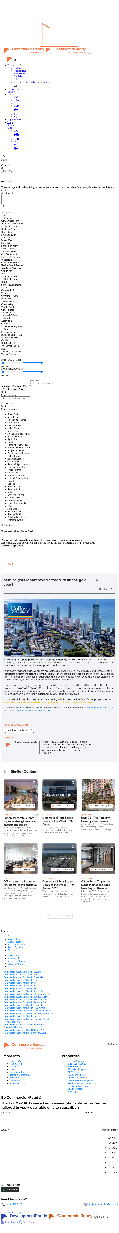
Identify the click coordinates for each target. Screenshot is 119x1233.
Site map (72, 1091)
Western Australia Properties (82, 1083)
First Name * (7, 1112)
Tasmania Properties (78, 1086)
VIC (16, 97)
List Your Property (77, 1063)
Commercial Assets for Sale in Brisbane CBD (26, 999)
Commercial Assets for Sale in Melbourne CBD (27, 994)
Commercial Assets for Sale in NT (20, 985)
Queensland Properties (79, 1077)
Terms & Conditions (20, 1075)
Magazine (35, 570)
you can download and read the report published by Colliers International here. (48, 702)
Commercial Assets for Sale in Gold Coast (24, 1008)
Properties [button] (12, 65)
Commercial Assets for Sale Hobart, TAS (24, 1030)
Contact (11, 91)
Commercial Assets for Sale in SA (20, 980)
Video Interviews (18, 1083)
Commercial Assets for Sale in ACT (21, 988)
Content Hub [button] (13, 89)
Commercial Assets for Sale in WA (20, 983)
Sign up (11, 125)
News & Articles (54, 570)
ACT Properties (76, 1075)
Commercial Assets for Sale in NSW (21, 974)
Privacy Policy (17, 1072)
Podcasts (20, 570)
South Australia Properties (80, 1080)
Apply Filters (17, 546)
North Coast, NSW (13, 1021)
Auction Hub (20, 70)
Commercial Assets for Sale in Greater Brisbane (27, 1010)
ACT (16, 103)
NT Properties (75, 1088)
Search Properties (76, 1061)
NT (15, 116)
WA (16, 108)
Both (3, 348)
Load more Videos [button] (59, 915)
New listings (20, 73)
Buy (4, 171)
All (5, 215)
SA (15, 111)
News (12, 1069)
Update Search (18, 389)
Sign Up (18, 119)
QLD (16, 105)
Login (10, 119)
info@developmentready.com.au (31, 711)
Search (4, 931)
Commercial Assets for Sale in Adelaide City (25, 1002)
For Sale (18, 76)
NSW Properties (76, 1072)
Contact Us (15, 1061)
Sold (16, 79)
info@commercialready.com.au (102, 1204)
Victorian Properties (77, 1069)
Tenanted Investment (11, 351)
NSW (16, 100)
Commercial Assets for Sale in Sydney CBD (25, 996)
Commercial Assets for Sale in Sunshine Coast (26, 1019)
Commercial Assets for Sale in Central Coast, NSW (29, 1013)
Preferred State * (109, 1129)
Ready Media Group (11, 1212)
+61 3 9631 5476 (13, 1204)
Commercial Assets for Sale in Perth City (24, 1005)
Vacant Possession (10, 354)
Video (7, 570)
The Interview (75, 570)
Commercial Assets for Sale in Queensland (24, 977)
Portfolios (18, 68)
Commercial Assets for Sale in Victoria (22, 971)
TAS (16, 114)
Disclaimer (15, 1080)
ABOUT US (16, 1063)
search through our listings (100, 708)
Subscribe (11, 1189)
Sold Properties (75, 1066)
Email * (5, 1129)
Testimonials (16, 1077)
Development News (17, 730)
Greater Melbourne (13, 1027)
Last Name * (89, 1112)
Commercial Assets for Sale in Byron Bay (24, 1024)
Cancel (5, 389)
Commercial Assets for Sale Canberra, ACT (25, 1033)
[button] (9, 94)
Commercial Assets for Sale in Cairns (22, 1016)
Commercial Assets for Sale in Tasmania (23, 991)
